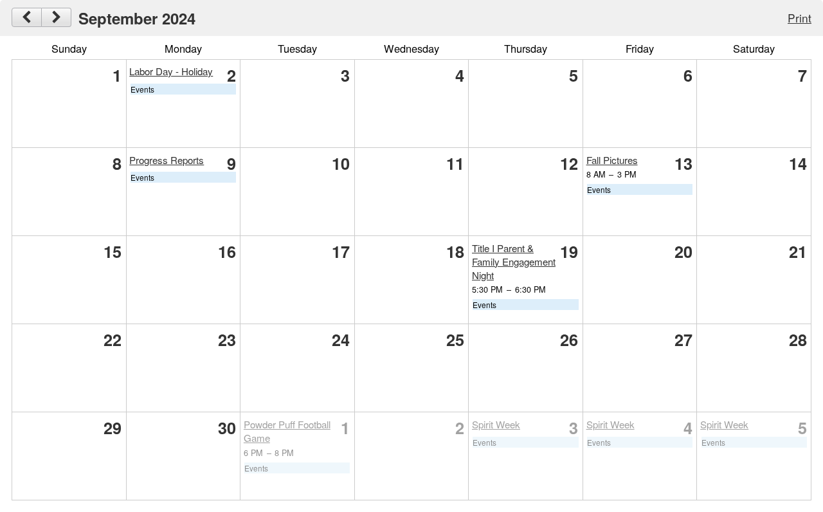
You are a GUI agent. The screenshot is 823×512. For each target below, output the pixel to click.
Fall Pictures (612, 160)
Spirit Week (496, 424)
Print (799, 18)
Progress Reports (166, 160)
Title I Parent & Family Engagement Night (514, 261)
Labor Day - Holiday (171, 71)
